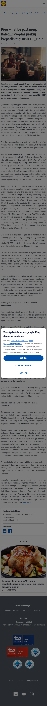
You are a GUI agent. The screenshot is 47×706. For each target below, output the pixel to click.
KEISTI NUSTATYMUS (23, 366)
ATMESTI (23, 373)
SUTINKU (23, 358)
